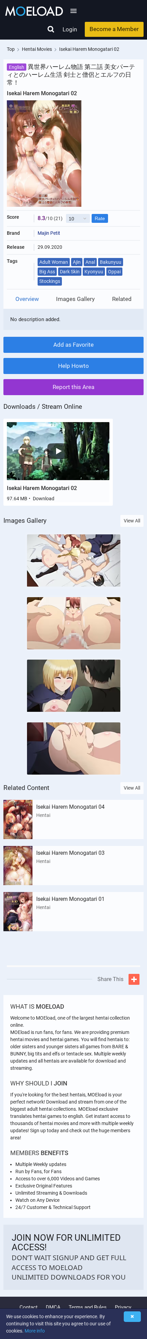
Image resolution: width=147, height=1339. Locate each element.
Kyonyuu (93, 271)
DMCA (53, 1307)
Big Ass (47, 271)
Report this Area (73, 387)
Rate (100, 218)
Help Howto (73, 365)
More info (35, 1331)
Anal (90, 262)
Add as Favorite (73, 344)
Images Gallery (75, 299)
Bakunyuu (110, 262)
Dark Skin (70, 271)
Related (122, 299)
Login (70, 29)
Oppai (114, 271)
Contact (28, 1307)
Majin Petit (49, 233)
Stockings (49, 281)
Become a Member (114, 29)
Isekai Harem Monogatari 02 (42, 488)
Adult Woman (53, 262)
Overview (27, 299)
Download (43, 498)
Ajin (77, 262)
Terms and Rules (88, 1307)
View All (132, 520)
